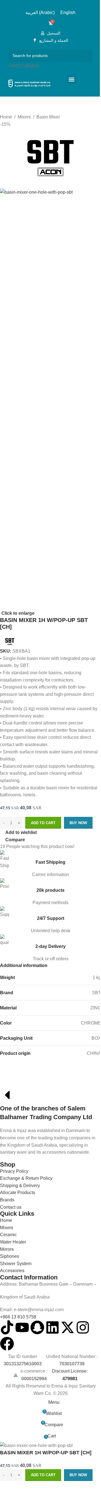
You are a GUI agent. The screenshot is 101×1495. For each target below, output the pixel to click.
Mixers (24, 117)
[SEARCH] (86, 59)
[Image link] (40, 1080)
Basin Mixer (48, 117)
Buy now (78, 823)
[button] (71, 79)
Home (6, 117)
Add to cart (43, 823)
